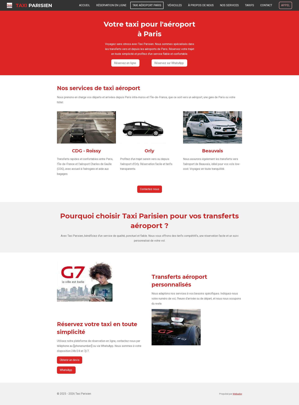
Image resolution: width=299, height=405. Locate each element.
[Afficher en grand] (143, 127)
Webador (237, 394)
